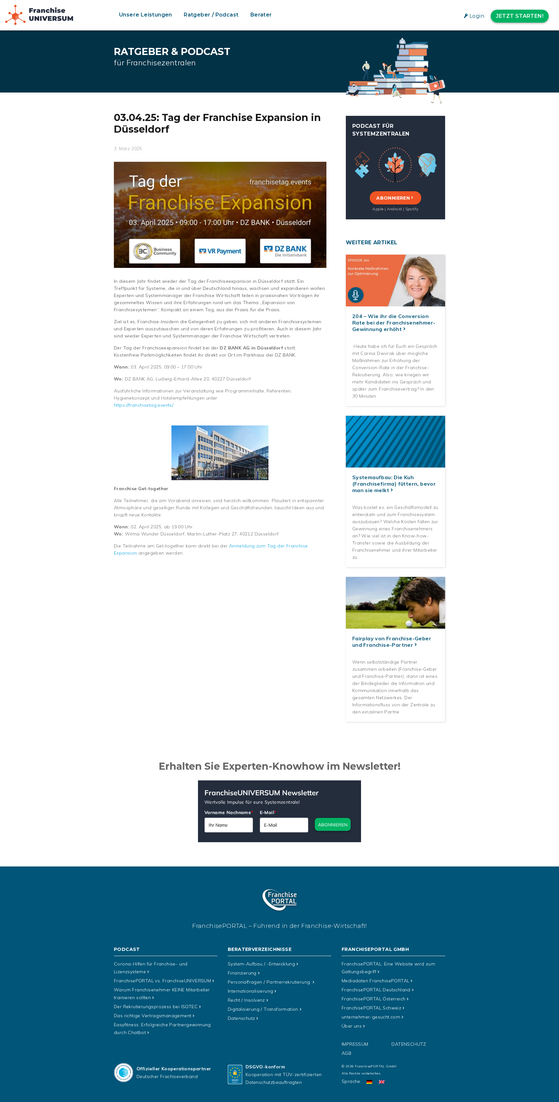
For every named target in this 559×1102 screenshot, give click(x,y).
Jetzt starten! (519, 16)
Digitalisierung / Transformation (263, 1009)
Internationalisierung (250, 991)
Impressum (355, 1044)
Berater (261, 15)
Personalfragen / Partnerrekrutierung (269, 982)
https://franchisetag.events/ (143, 405)
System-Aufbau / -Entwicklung (261, 964)
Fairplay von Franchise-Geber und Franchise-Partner (391, 641)
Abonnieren (393, 198)
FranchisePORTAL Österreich (373, 999)
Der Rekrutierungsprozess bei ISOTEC (156, 1006)
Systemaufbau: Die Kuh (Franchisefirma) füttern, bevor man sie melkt (394, 483)
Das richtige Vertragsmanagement (152, 1016)
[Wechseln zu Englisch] (382, 1081)
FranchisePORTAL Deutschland (376, 990)
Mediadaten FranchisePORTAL (375, 981)
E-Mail (268, 812)
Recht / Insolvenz (246, 1000)
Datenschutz (241, 1018)
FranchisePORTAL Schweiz (371, 1008)
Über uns (352, 1026)
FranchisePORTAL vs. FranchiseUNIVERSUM (162, 981)
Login (476, 16)
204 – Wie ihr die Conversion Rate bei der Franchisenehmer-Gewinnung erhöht (394, 322)
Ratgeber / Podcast (211, 15)
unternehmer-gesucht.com (371, 1017)
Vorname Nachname (228, 812)
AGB (346, 1053)
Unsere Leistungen (145, 15)
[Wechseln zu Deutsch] (369, 1081)
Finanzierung (242, 973)
